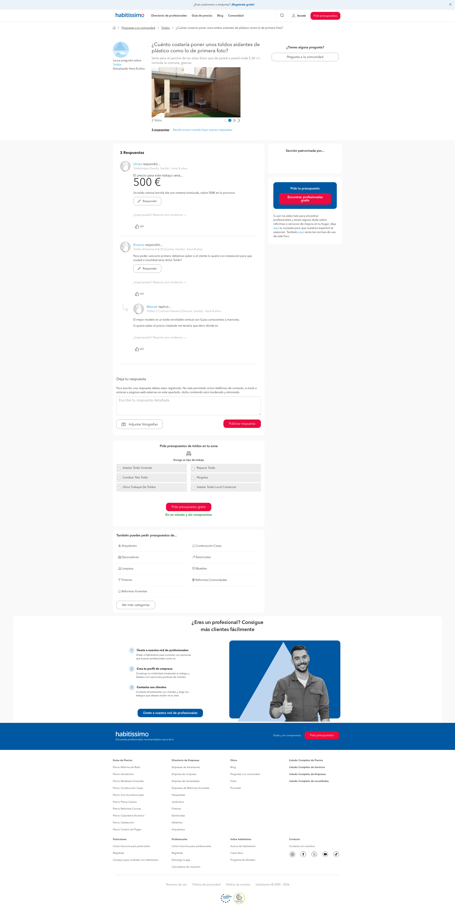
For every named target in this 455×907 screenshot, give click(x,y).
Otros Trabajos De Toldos (139, 487)
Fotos (233, 781)
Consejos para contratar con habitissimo (136, 860)
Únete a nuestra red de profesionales (170, 713)
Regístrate (118, 853)
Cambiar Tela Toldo (135, 477)
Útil (142, 226)
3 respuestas (160, 130)
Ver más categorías (136, 605)
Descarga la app (181, 860)
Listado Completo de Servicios (307, 767)
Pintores (176, 809)
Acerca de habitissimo (243, 846)
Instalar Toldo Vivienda (137, 468)
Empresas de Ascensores (186, 767)
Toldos (165, 28)
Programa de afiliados (242, 860)
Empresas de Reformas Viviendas (190, 788)
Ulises (137, 164)
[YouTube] (325, 854)
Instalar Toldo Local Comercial (216, 487)
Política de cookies (238, 884)
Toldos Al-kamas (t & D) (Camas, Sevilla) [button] (159, 249)
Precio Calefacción (123, 822)
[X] (314, 854)
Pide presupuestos (325, 16)
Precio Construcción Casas (128, 788)
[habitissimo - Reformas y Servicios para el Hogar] (130, 16)
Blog (233, 767)
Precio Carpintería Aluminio (128, 815)
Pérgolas (202, 477)
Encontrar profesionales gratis (305, 199)
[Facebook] (303, 854)
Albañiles (177, 822)
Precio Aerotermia (123, 774)
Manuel (152, 307)
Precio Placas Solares (125, 802)
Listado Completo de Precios (306, 760)
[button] (121, 49)
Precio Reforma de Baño (126, 767)
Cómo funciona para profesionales (191, 846)
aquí (276, 228)
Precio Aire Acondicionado (128, 795)
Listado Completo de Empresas (307, 774)
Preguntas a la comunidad (138, 28)
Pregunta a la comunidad (305, 57)
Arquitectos (178, 829)
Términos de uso (176, 884)
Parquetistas (178, 795)
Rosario (138, 245)
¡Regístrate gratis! (242, 4)
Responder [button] (149, 201)
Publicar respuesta (242, 423)
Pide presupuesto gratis (189, 507)
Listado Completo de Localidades (309, 781)
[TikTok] (336, 854)
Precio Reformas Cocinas (127, 809)
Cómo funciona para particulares (131, 846)
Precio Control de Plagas (127, 829)
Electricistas (178, 815)
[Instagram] (292, 854)
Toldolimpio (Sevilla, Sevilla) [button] (151, 168)
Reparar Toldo (206, 468)
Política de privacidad (206, 884)
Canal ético (236, 853)
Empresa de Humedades (186, 781)
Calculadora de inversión (186, 867)
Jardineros (178, 802)
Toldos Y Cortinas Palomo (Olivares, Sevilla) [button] (175, 311)
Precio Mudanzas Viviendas (128, 781)
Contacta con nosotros (302, 846)
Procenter (235, 788)
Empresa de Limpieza (184, 774)
